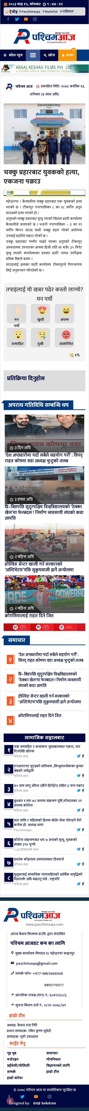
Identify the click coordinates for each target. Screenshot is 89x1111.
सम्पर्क (11, 1072)
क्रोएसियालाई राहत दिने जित (39, 715)
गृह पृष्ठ (11, 1053)
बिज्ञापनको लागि (58, 1066)
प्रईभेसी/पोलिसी (18, 1066)
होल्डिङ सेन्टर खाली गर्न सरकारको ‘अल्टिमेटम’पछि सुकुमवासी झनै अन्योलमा (49, 699)
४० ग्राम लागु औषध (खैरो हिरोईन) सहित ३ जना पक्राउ (49, 786)
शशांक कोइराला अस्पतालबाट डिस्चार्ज (39, 859)
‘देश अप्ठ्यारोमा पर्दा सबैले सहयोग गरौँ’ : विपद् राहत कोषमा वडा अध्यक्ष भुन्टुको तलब (50, 657)
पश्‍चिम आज (24, 86)
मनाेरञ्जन (12, 1059)
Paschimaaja (30, 11)
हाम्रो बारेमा (15, 1078)
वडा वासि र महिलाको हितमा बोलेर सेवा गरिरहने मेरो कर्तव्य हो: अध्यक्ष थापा (47, 822)
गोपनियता (53, 1059)
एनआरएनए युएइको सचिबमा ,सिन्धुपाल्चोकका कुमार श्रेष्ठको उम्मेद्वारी (49, 768)
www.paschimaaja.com (44, 924)
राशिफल (68, 11)
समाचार (52, 1053)
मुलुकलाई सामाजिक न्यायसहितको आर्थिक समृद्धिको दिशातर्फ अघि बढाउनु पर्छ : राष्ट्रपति (48, 876)
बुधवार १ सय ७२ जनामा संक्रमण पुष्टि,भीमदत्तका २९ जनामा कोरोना (48, 803)
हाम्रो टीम (52, 1072)
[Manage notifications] (10, 1101)
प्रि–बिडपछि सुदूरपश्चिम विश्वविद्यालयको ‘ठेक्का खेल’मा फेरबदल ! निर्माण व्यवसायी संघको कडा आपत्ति (49, 680)
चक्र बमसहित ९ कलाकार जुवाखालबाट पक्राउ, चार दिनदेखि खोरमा (47, 749)
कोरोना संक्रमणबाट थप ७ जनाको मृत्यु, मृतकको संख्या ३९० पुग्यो (45, 842)
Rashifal (51, 11)
